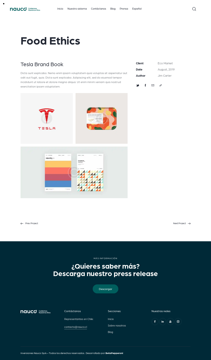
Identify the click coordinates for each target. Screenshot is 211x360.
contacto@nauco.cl (75, 326)
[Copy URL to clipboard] (161, 85)
